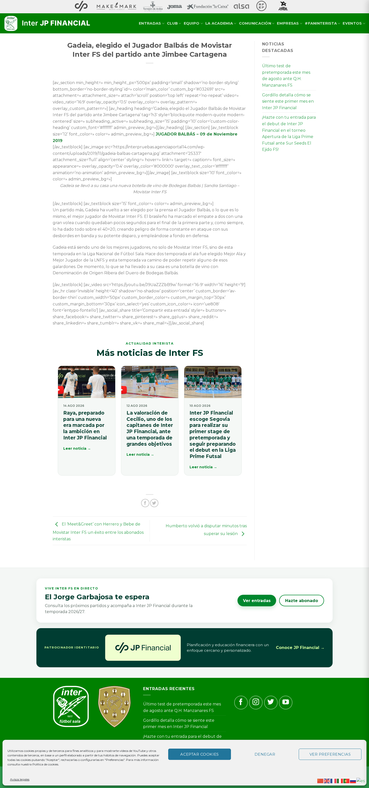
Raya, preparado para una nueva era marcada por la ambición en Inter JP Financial (85, 425)
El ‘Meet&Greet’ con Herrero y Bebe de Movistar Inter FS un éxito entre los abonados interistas (98, 531)
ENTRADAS (150, 23)
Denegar (265, 754)
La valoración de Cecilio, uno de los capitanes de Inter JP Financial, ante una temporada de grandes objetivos (150, 428)
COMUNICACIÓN (255, 23)
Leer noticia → (77, 448)
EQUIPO (192, 23)
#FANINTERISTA (321, 23)
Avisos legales (19, 779)
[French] (333, 780)
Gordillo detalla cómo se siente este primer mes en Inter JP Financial (288, 101)
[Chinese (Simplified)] (320, 780)
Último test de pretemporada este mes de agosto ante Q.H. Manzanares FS (286, 75)
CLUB (172, 23)
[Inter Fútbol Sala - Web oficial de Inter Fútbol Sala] (48, 23)
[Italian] (340, 780)
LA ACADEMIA (219, 23)
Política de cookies (45, 764)
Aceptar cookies (199, 754)
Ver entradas (257, 600)
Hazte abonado (301, 600)
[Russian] (353, 780)
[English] (327, 780)
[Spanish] (360, 780)
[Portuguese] (346, 780)
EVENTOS (352, 23)
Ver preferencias (330, 754)
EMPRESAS (288, 23)
